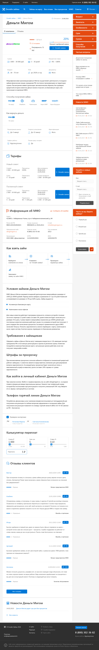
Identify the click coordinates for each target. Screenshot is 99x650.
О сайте (25, 2)
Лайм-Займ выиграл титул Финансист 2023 (83, 123)
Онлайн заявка (60, 48)
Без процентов (61, 9)
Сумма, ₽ (11, 439)
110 (66, 567)
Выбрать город (47, 627)
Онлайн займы (11, 18)
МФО (71, 9)
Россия (92, 9)
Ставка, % (53, 439)
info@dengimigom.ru (55, 225)
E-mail (78, 186)
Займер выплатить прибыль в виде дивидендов (82, 159)
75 (66, 522)
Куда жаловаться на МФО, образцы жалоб (82, 68)
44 (66, 496)
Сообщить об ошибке (61, 211)
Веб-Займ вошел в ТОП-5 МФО (84, 134)
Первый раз (83, 220)
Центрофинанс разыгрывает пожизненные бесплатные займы (82, 110)
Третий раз (82, 234)
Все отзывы (17, 591)
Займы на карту (35, 9)
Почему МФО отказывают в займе (83, 77)
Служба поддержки (49, 630)
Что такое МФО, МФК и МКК (84, 95)
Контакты (35, 2)
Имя (77, 178)
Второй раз (82, 227)
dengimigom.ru (11, 231)
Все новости (13, 615)
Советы (78, 9)
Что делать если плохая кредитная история (84, 86)
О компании (9, 31)
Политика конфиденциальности (10, 635)
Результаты (91, 249)
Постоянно (82, 241)
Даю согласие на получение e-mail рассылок (85, 196)
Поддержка (15, 2)
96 (66, 546)
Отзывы (20, 31)
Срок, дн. (32, 439)
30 (66, 473)
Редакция (5, 2)
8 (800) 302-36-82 (89, 2)
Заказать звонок (81, 627)
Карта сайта (46, 633)
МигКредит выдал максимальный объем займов (83, 146)
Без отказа (48, 9)
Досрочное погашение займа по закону (84, 59)
